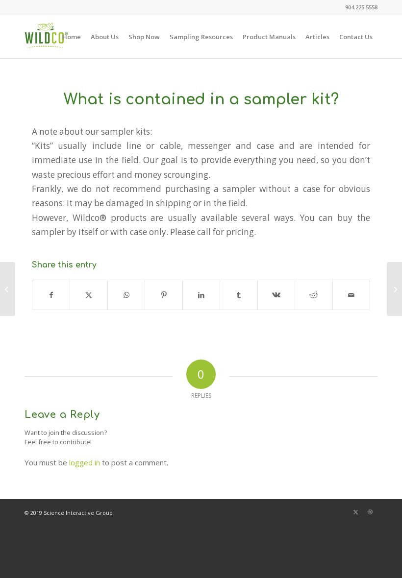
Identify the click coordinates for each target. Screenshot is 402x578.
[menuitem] (358, 7)
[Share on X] (88, 295)
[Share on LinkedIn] (201, 295)
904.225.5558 (361, 7)
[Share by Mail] (351, 295)
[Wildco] (46, 36)
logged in (84, 462)
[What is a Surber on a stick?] (7, 289)
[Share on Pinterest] (163, 295)
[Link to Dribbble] (370, 512)
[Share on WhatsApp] (126, 295)
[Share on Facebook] (51, 295)
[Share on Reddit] (313, 295)
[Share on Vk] (276, 295)
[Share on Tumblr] (238, 295)
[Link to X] (355, 512)
